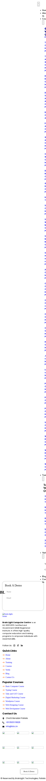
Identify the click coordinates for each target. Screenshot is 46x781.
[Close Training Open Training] (43, 479)
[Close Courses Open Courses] (43, 22)
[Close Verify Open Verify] (43, 556)
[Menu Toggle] (38, 4)
